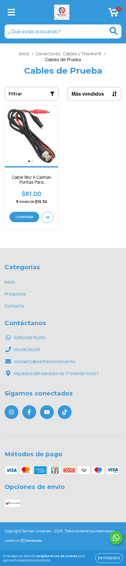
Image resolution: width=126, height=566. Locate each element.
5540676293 (27, 349)
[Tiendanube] (24, 541)
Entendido (109, 558)
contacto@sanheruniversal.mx (44, 361)
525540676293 (29, 337)
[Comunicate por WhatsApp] (116, 538)
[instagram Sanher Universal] (11, 412)
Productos (15, 294)
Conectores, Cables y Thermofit (69, 54)
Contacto (14, 306)
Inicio (24, 54)
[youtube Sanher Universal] (47, 412)
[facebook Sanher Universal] (29, 412)
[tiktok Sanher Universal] (65, 412)
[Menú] (11, 12)
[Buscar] (113, 31)
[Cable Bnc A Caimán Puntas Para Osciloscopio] (48, 217)
